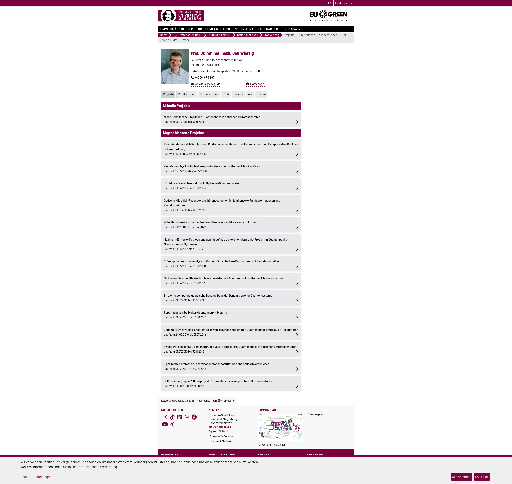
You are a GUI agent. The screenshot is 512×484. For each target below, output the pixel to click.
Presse (185, 40)
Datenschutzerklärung (101, 467)
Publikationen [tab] (186, 94)
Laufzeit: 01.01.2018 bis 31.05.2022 (222, 205)
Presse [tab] (261, 94)
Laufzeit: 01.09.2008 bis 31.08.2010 (218, 383)
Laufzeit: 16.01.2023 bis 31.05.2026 (231, 149)
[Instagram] (164, 417)
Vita (174, 40)
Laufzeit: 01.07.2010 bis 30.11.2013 (230, 349)
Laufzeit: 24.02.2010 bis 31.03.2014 (231, 332)
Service (164, 40)
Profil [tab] (226, 94)
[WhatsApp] (186, 417)
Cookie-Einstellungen (36, 477)
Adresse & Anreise (221, 436)
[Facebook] (194, 417)
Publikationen (306, 35)
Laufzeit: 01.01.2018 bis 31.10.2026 (212, 119)
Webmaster (228, 400)
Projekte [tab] (168, 94)
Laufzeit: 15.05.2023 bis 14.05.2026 (212, 169)
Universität (169, 29)
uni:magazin (291, 29)
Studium (187, 29)
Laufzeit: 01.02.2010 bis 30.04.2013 (216, 366)
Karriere (272, 29)
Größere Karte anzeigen (272, 445)
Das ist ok (482, 477)
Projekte (289, 35)
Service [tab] (238, 94)
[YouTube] (164, 424)
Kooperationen (328, 35)
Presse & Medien (220, 441)
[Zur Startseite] (181, 17)
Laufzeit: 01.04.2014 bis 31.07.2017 (224, 281)
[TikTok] (172, 417)
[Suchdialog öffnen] (330, 3)
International (252, 29)
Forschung (205, 29)
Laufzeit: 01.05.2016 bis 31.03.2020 (221, 264)
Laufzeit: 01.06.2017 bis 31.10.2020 (226, 244)
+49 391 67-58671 (205, 77)
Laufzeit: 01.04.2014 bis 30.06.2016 (196, 315)
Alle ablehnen (461, 477)
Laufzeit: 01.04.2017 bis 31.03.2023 (202, 186)
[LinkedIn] (179, 417)
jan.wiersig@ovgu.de (207, 84)
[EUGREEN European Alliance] (332, 22)
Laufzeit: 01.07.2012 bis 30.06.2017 (218, 298)
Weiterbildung (227, 29)
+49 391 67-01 (221, 431)
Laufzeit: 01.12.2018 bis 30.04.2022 (210, 225)
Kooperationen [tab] (209, 94)
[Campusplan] (280, 439)
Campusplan (316, 414)
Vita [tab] (249, 94)
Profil (344, 35)
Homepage (257, 84)
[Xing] (172, 424)
